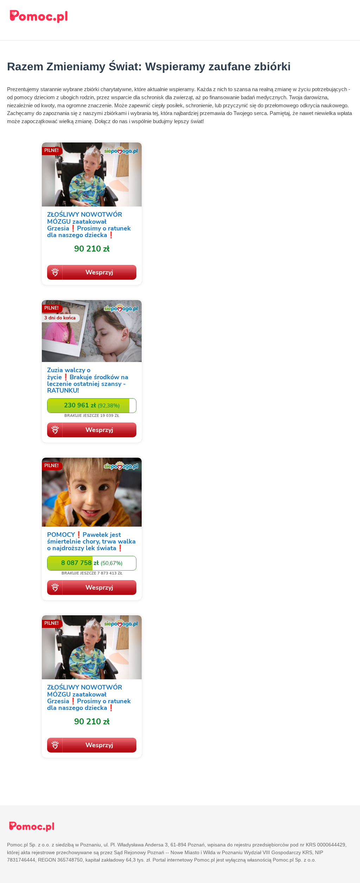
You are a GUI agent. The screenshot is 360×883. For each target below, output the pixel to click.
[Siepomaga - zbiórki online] (91, 215)
